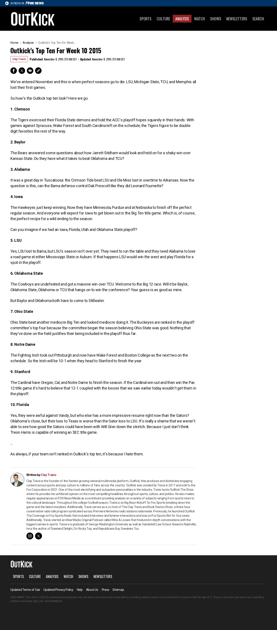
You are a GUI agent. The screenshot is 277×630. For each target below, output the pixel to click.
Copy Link (38, 70)
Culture (163, 18)
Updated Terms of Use (25, 589)
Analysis (182, 18)
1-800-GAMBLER (52, 601)
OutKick (32, 19)
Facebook (13, 70)
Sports (145, 18)
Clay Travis (19, 59)
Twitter (22, 70)
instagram (29, 536)
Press (105, 589)
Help (80, 589)
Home (14, 42)
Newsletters (236, 18)
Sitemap (118, 589)
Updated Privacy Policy (58, 589)
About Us (92, 589)
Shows (215, 18)
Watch (199, 18)
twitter (38, 536)
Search (258, 18)
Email (30, 70)
